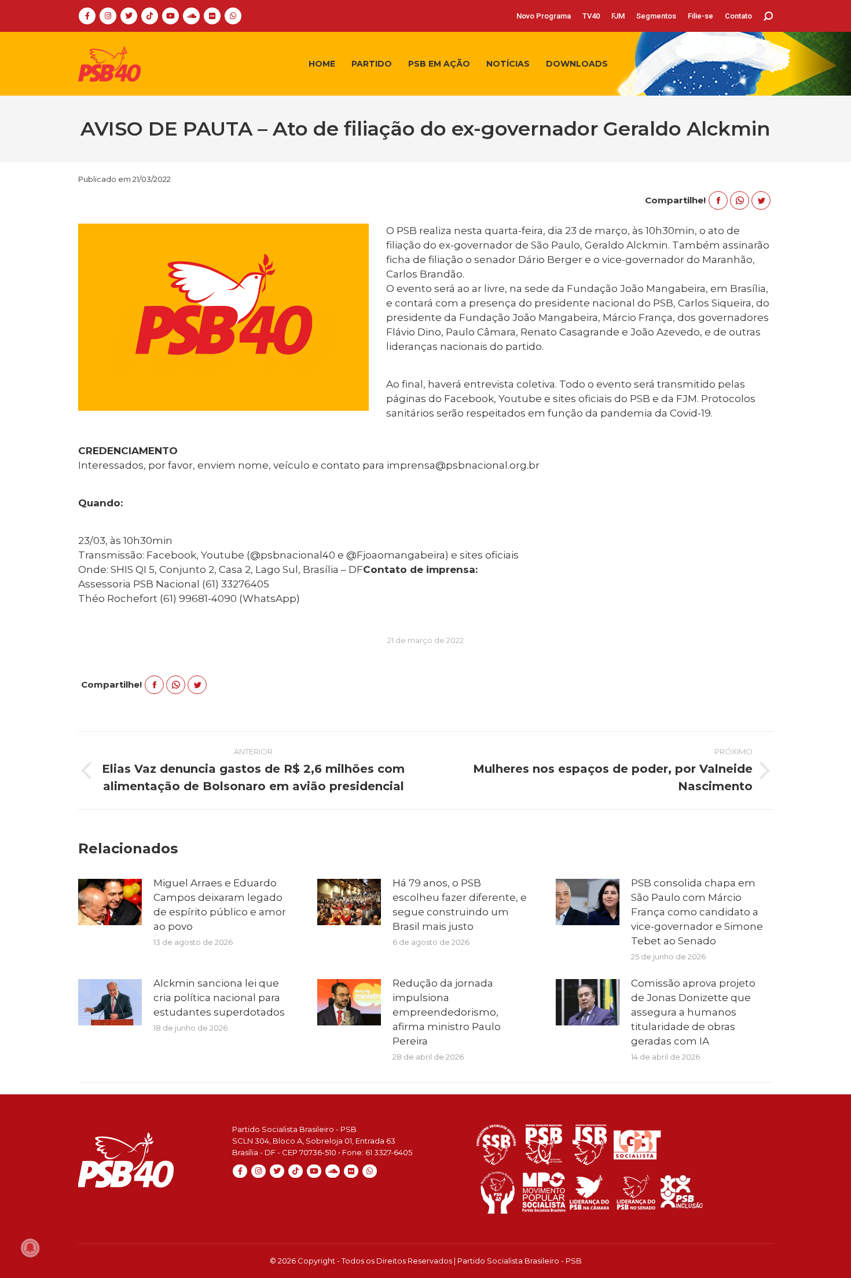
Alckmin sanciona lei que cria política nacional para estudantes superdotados (219, 997)
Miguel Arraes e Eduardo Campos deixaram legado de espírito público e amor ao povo (219, 904)
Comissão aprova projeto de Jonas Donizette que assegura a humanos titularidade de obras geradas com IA (693, 1012)
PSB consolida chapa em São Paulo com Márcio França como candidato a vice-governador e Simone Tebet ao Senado (697, 912)
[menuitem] (543, 15)
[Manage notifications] (30, 1248)
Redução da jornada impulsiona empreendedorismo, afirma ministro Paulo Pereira (447, 1012)
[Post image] (110, 902)
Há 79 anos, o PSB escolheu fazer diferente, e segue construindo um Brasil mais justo (460, 904)
